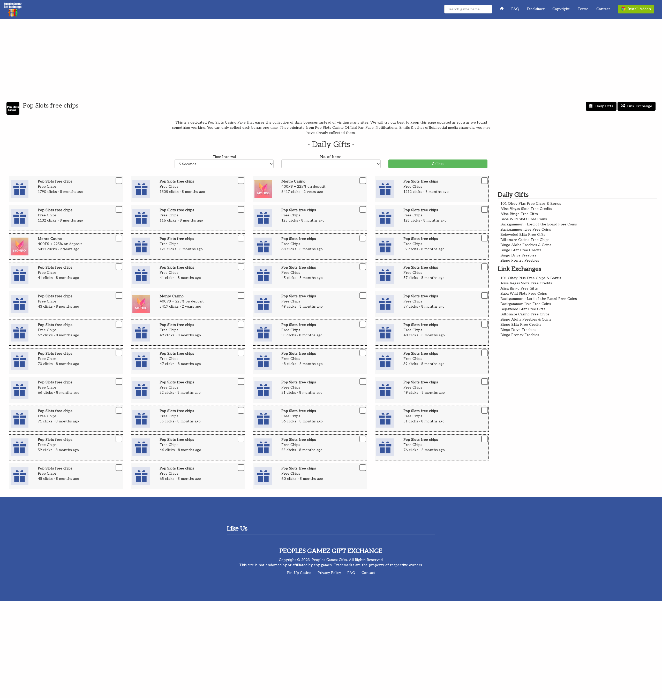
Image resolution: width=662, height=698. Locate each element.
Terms (583, 9)
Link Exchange (639, 106)
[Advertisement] (331, 58)
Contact (603, 9)
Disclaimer (536, 9)
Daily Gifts (604, 106)
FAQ (515, 9)
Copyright (561, 9)
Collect (438, 164)
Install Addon (638, 9)
